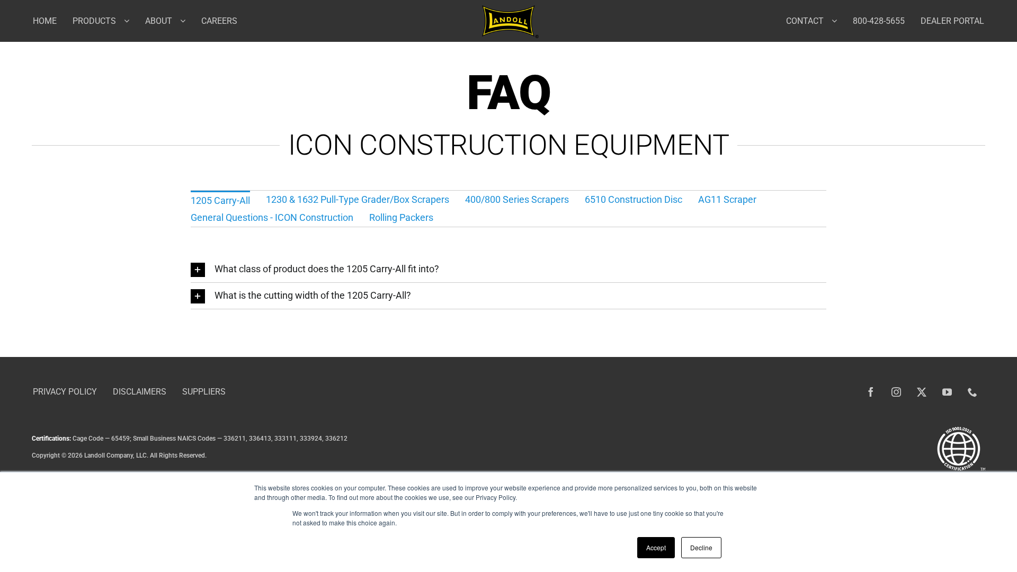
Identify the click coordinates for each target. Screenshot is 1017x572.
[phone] (972, 392)
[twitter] (921, 392)
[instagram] (896, 392)
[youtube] (947, 392)
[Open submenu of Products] (130, 21)
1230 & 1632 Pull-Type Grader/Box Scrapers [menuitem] (357, 199)
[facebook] (871, 392)
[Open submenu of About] (186, 21)
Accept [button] (656, 547)
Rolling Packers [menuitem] (401, 217)
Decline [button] (701, 547)
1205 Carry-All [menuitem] (220, 200)
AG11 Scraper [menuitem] (727, 199)
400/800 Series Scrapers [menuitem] (517, 199)
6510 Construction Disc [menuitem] (633, 199)
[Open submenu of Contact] (838, 21)
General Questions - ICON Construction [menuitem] (272, 217)
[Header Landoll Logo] (510, 9)
